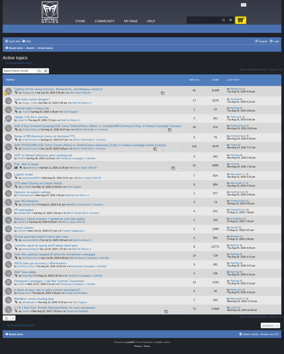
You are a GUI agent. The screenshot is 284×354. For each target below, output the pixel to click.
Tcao (25, 111)
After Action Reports (80, 92)
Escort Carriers (24, 227)
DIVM (21, 158)
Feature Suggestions (73, 230)
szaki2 (233, 307)
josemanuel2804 (31, 178)
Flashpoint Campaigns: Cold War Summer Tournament (49, 281)
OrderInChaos (30, 129)
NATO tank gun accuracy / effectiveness (40, 263)
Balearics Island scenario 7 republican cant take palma (49, 219)
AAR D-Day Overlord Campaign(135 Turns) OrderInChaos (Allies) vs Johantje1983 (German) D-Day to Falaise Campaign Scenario (97, 126)
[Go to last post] (244, 89)
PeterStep (27, 275)
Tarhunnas (236, 116)
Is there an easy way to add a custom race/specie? (47, 290)
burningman (236, 218)
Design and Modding (76, 293)
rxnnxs (26, 311)
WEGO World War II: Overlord (91, 129)
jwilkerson (32, 167)
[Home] (50, 12)
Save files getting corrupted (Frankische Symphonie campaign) (54, 254)
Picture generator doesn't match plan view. (41, 236)
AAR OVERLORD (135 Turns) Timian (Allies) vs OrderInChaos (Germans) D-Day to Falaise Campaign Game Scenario (90, 145)
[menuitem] (26, 41)
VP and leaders (24, 210)
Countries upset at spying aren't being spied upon (45, 245)
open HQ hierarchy (26, 201)
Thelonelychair (25, 195)
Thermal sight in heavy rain (31, 108)
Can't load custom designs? (32, 99)
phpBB (130, 342)
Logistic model (23, 174)
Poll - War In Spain (26, 164)
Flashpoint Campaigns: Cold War (77, 158)
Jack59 (22, 230)
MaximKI (235, 236)
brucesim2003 (29, 240)
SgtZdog (234, 108)
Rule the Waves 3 (81, 102)
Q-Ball (25, 186)
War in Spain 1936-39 (85, 167)
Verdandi (235, 99)
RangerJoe (28, 92)
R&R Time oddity (25, 272)
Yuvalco (22, 222)
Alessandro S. (237, 174)
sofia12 (21, 120)
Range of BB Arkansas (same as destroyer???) (44, 136)
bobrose (234, 245)
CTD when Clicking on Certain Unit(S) (38, 183)
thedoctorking (29, 249)
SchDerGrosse (30, 258)
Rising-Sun (23, 293)
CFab (233, 164)
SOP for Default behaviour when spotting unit (43, 155)
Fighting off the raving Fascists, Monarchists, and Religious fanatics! (58, 89)
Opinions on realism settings (32, 192)
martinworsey (237, 192)
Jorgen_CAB (29, 102)
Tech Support (70, 111)
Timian (233, 144)
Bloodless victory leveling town (34, 298)
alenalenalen (29, 302)
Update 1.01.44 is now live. (31, 117)
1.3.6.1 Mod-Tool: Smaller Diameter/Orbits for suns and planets (54, 307)
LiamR (21, 284)
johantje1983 (29, 204)
